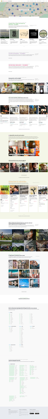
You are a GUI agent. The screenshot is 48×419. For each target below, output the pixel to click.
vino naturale (37, 410)
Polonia (15, 375)
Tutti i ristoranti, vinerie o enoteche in (33, 25)
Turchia (26, 387)
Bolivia (11, 351)
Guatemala (11, 330)
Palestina (22, 343)
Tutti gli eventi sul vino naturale (36, 182)
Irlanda (21, 319)
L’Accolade (41, 39)
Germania (16, 369)
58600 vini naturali (25, 67)
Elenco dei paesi (37, 256)
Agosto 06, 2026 (15, 247)
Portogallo (12, 321)
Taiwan (22, 381)
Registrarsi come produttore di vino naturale (24, 177)
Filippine (21, 340)
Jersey (31, 322)
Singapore (22, 333)
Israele (21, 335)
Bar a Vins (2, 39)
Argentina (16, 397)
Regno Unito (16, 370)
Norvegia (23, 368)
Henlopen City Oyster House (33, 40)
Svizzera (16, 368)
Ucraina (21, 320)
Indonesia (22, 338)
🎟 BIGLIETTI (16, 201)
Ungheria (22, 316)
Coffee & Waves (2, 122)
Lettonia (32, 370)
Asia (21, 326)
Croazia (26, 369)
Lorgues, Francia (15, 90)
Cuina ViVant (12, 122)
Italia (11, 314)
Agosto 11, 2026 (3, 247)
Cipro (31, 315)
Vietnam (22, 339)
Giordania (23, 393)
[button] (1, 37)
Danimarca (12, 322)
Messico (11, 329)
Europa (10, 312)
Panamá (12, 381)
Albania (36, 369)
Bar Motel (20, 122)
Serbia (21, 321)
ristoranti (27, 26)
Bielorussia (32, 319)
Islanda (32, 365)
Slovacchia (22, 322)
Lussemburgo (26, 375)
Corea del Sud (22, 329)
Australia (33, 327)
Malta (31, 320)
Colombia (11, 350)
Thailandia (22, 332)
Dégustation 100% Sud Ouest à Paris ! (33, 195)
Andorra (31, 321)
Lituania (22, 374)
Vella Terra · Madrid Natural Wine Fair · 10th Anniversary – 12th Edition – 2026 (24, 196)
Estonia (31, 316)
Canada (11, 328)
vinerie (21, 26)
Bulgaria (31, 314)
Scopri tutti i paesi (24, 291)
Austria (11, 320)
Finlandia (26, 370)
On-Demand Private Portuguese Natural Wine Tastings (4, 196)
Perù (10, 348)
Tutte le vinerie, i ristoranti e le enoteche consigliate (37, 79)
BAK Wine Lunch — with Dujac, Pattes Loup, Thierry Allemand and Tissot (14, 196)
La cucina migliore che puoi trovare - (37, 54)
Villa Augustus (41, 121)
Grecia (15, 374)
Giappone (22, 327)
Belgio (11, 316)
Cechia (26, 365)
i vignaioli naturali (16, 410)
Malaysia (22, 334)
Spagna (11, 315)
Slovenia (21, 314)
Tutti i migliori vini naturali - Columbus (37, 66)
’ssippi (11, 39)
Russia (21, 330)
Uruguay (11, 349)
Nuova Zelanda (33, 328)
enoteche (24, 26)
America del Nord (12, 326)
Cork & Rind (22, 39)
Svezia (21, 315)
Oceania (32, 326)
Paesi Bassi (12, 319)
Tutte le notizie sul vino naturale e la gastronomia (37, 225)
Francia (16, 365)
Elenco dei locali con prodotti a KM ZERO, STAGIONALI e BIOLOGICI (37, 100)
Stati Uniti (12, 327)
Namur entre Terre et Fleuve (42, 195)
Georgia (22, 328)
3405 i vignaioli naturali (25, 138)
